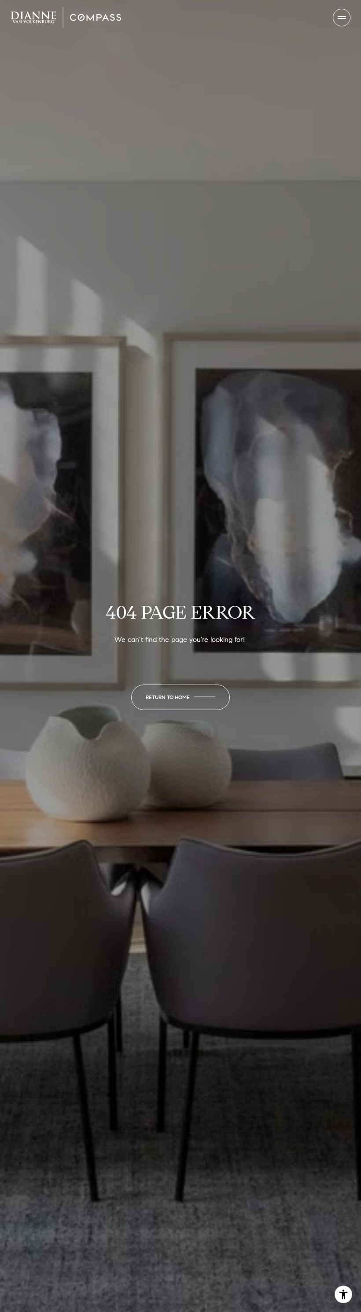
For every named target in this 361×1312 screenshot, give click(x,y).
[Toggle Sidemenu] (341, 17)
